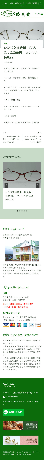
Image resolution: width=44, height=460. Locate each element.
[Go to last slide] (6, 185)
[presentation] (22, 175)
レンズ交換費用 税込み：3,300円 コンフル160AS (11, 137)
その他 (6, 43)
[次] (37, 185)
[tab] (17, 211)
